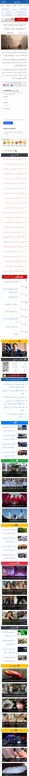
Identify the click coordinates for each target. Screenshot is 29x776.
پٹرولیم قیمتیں (8, 14)
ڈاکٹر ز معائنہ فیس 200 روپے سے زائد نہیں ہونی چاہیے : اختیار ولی (13, 392)
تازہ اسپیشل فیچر (13, 341)
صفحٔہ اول (26, 5)
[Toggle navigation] (26, 2)
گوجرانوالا (14, 367)
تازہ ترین (20, 5)
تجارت (13, 525)
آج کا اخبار (14, 5)
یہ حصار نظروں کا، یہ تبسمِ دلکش (11, 311)
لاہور (25, 364)
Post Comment (8, 122)
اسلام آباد (24, 367)
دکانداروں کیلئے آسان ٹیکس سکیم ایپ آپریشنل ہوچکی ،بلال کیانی (14, 408)
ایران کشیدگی (8, 12)
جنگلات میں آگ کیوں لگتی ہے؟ (11, 282)
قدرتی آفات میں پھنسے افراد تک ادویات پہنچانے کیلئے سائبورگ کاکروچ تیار (8, 661)
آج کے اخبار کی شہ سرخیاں (13, 379)
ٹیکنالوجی (13, 628)
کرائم (12, 730)
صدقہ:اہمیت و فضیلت (13, 297)
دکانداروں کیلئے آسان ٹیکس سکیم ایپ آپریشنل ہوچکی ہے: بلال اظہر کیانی (8, 550)
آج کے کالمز (8, 5)
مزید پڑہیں (13, 155)
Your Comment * (6, 108)
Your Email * (5, 102)
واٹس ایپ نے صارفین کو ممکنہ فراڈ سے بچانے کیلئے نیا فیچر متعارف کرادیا (8, 635)
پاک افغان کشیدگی (20, 14)
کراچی (25, 370)
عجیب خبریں (13, 666)
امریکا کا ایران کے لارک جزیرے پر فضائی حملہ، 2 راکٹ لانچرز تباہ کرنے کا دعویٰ (8, 439)
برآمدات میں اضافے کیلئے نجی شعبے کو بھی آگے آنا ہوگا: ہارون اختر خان (8, 558)
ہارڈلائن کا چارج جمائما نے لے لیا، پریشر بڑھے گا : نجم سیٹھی (14, 397)
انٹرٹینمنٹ (13, 563)
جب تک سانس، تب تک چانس (11, 304)
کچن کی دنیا (16, 334)
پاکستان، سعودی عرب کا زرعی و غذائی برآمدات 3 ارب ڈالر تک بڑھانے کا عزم (8, 533)
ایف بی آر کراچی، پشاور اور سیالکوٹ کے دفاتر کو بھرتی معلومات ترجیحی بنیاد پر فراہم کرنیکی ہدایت (14, 385)
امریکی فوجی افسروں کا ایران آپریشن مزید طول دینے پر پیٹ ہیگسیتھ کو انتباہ (8, 455)
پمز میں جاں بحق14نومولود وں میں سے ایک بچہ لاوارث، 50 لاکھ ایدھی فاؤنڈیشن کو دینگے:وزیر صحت (14, 402)
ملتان (15, 370)
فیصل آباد (14, 364)
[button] (4, 349)
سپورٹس (13, 461)
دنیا (13, 423)
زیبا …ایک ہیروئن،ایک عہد (11, 327)
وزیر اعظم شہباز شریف (20, 12)
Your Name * (5, 96)
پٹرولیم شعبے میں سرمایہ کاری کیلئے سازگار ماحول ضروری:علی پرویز (16, 415)
